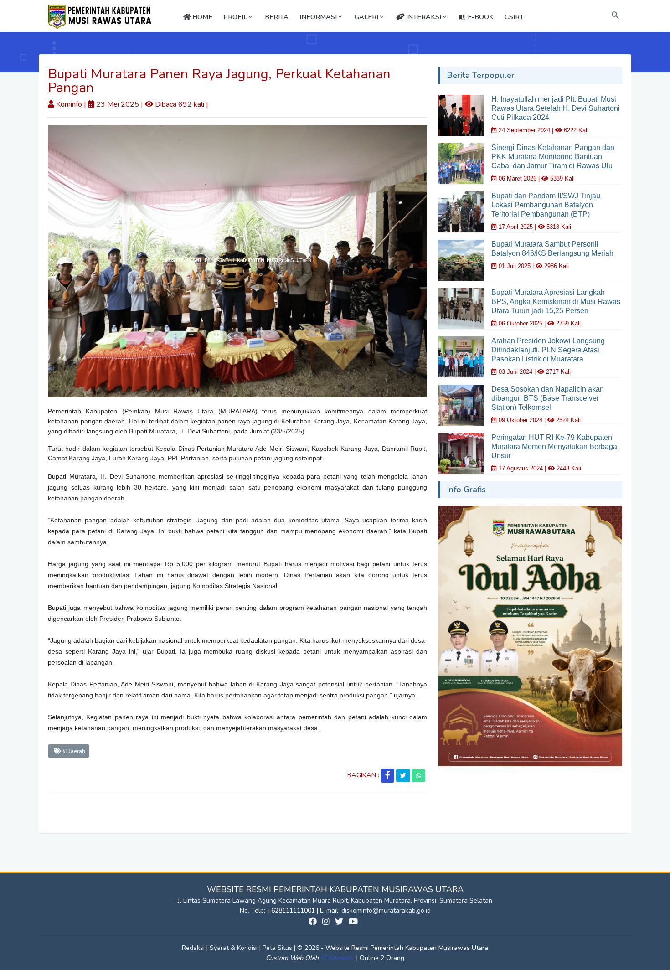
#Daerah (73, 751)
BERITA (277, 16)
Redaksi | (196, 948)
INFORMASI (318, 16)
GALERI (366, 16)
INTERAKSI (422, 16)
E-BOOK (480, 16)
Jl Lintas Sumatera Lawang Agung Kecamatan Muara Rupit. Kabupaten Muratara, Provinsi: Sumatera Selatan (335, 900)
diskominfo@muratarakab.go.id (386, 910)
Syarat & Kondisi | (236, 948)
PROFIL (235, 16)
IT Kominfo (337, 957)
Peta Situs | (280, 948)
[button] (387, 776)
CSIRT (514, 16)
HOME (201, 16)
